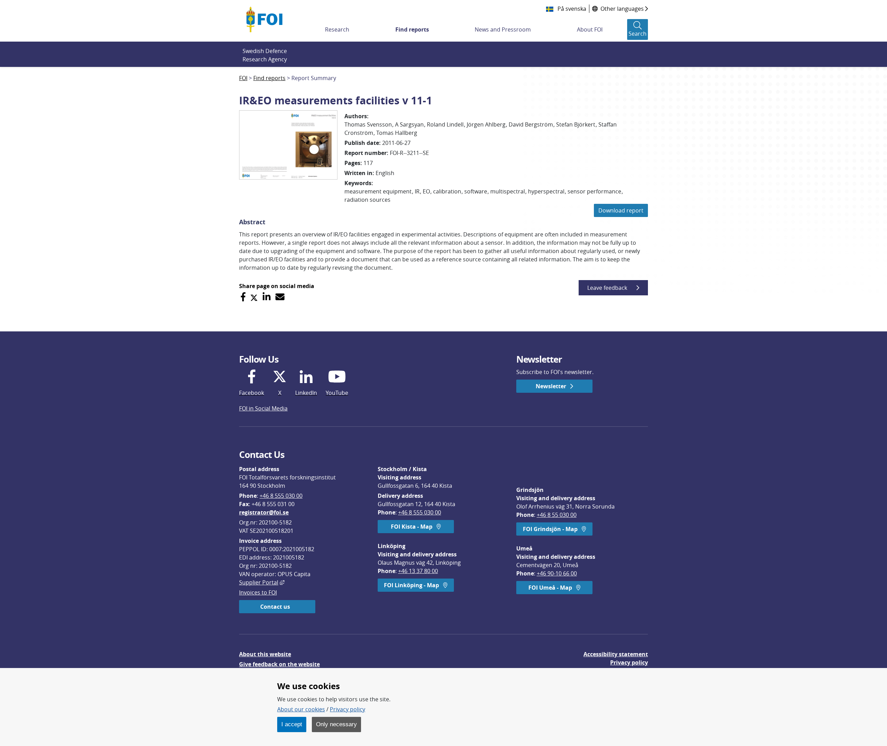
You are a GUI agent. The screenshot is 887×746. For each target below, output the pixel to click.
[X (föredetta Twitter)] (254, 297)
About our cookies (301, 709)
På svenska (571, 8)
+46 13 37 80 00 (418, 571)
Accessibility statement (615, 654)
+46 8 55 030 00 (557, 515)
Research (337, 29)
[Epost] (279, 297)
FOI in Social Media (263, 408)
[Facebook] (243, 297)
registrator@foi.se (264, 512)
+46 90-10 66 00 (557, 573)
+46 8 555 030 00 (281, 496)
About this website (265, 654)
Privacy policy (629, 662)
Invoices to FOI (258, 592)
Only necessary (336, 724)
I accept (291, 724)
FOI (243, 78)
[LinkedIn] (267, 297)
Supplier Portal (261, 582)
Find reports (412, 29)
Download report (620, 210)
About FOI (590, 29)
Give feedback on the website (279, 664)
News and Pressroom (503, 29)
